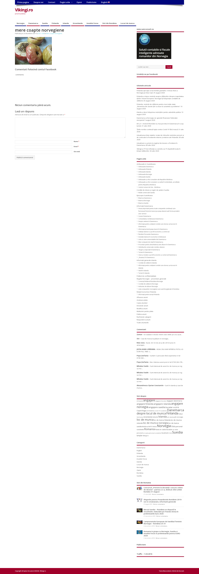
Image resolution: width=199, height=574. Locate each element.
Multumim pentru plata (145, 311)
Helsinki (155, 417)
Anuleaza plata (142, 300)
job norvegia (178, 417)
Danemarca (33, 23)
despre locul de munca (151, 413)
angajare (149, 400)
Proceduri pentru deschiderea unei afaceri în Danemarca (157, 245)
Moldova (145, 426)
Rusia (157, 429)
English (104, 2)
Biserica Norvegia (144, 201)
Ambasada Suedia (144, 177)
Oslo (173, 426)
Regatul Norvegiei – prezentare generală (151, 279)
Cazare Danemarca (144, 216)
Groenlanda (78, 23)
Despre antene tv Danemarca (148, 221)
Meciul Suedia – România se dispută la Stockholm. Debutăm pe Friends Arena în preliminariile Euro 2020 (161, 511)
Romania (149, 429)
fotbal (181, 414)
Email (76, 146)
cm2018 (176, 407)
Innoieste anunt (142, 306)
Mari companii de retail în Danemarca (150, 242)
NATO (150, 426)
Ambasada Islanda (144, 172)
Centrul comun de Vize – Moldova (149, 187)
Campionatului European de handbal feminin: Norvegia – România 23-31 (163, 522)
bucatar (169, 407)
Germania (140, 417)
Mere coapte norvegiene (54, 33)
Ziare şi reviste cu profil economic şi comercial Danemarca (157, 255)
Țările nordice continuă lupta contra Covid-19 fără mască (157, 129)
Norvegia (20, 23)
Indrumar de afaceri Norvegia (148, 286)
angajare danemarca (174, 401)
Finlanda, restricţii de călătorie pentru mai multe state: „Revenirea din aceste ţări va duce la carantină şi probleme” (158, 105)
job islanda (170, 417)
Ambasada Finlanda (144, 169)
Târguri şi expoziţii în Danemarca (149, 250)
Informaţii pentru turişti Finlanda (148, 294)
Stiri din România (109, 23)
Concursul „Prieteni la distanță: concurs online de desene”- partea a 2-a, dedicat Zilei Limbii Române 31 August (163, 489)
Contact (51, 2)
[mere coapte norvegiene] (33, 64)
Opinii (79, 2)
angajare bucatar (160, 401)
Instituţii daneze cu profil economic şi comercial (153, 232)
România (140, 473)
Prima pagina (23, 2)
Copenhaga (141, 410)
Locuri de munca (127, 23)
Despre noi (38, 2)
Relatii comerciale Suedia (146, 193)
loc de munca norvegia (155, 422)
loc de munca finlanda (162, 420)
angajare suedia (157, 407)
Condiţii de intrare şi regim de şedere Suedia (153, 190)
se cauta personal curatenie (152, 433)
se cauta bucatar (166, 429)
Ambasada (140, 401)
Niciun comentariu (158, 494)
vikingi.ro (146, 436)
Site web (77, 152)
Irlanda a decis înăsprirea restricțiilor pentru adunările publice (159, 112)
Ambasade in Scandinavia (146, 164)
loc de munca (145, 419)
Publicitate (91, 2)
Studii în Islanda (143, 271)
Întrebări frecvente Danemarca (148, 234)
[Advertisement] (140, 12)
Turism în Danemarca (145, 252)
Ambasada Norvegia (145, 174)
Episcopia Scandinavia (145, 195)
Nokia (155, 426)
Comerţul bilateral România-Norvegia (150, 281)
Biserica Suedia (143, 203)
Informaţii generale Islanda (146, 260)
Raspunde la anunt (143, 320)
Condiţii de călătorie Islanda (147, 263)
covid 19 (157, 411)
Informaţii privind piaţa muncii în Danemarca (152, 229)
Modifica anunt (142, 309)
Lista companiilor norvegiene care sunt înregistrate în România (158, 289)
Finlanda (55, 23)
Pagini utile (65, 2)
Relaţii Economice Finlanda (146, 292)
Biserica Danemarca (145, 198)
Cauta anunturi (142, 303)
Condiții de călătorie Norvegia (148, 284)
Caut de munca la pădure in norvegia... (155, 339)
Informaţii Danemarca (145, 206)
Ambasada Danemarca (146, 167)
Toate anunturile (143, 323)
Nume (76, 141)
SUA (170, 433)
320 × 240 (41, 33)
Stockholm (165, 433)
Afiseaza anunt (142, 297)
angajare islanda (162, 403)
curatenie (164, 411)
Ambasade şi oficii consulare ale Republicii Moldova (155, 179)
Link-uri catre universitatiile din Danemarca (152, 239)
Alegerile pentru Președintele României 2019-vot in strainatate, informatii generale (163, 500)
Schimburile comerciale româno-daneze (151, 247)
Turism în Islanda (143, 273)
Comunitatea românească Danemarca (150, 219)
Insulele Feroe (92, 23)
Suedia (45, 23)
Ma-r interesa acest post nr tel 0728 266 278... (166, 362)
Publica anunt (141, 314)
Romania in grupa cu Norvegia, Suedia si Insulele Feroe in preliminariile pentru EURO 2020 (162, 533)
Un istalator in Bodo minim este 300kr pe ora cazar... (163, 335)
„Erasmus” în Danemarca (146, 257)
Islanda (66, 23)
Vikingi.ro (24, 10)
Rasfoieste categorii (144, 317)
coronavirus (150, 411)
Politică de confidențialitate (146, 276)
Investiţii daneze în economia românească (152, 237)
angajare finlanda (145, 404)
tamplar (139, 435)
